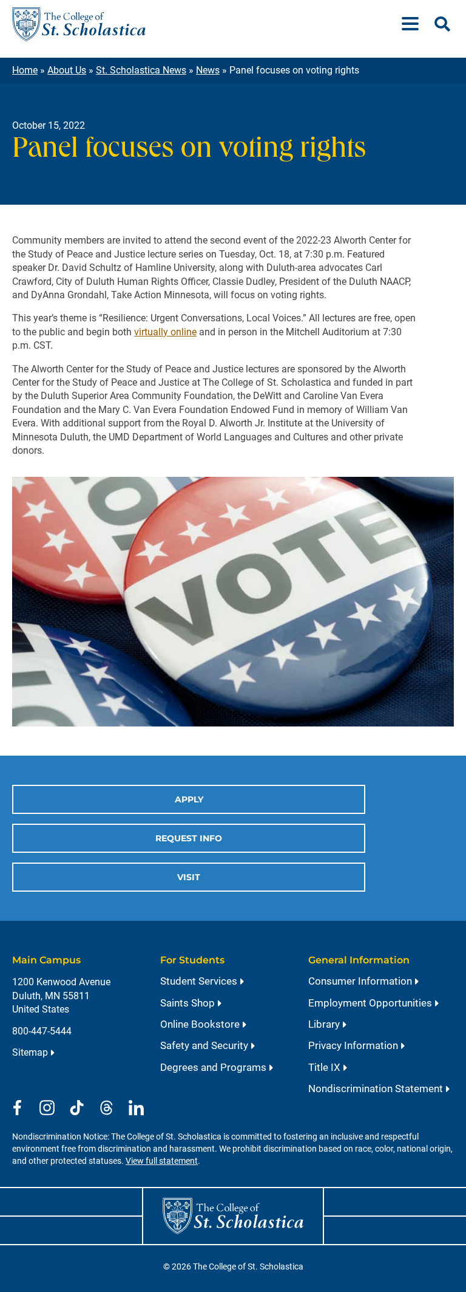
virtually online (165, 332)
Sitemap (30, 1052)
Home (25, 70)
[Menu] (415, 24)
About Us (66, 70)
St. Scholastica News (141, 70)
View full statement (162, 1161)
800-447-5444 (42, 1031)
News (208, 70)
